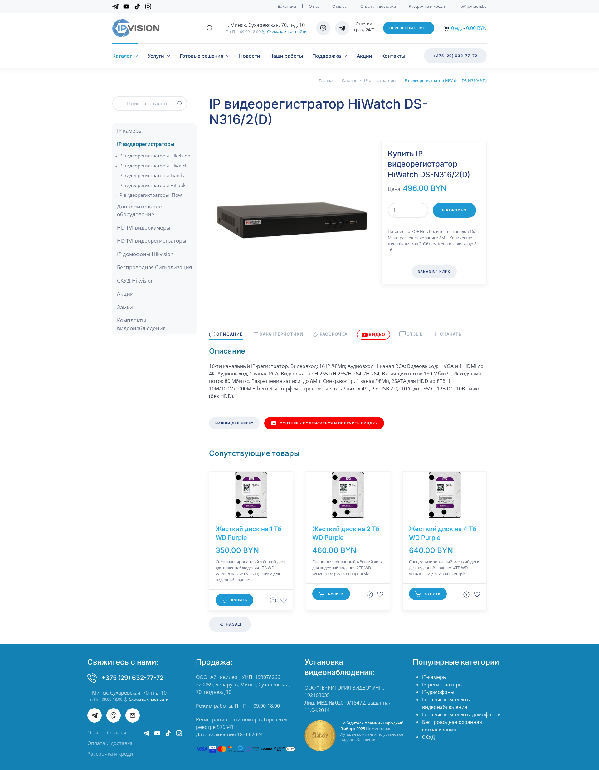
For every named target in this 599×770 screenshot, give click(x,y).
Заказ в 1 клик (434, 271)
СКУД (428, 737)
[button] (209, 28)
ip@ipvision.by (473, 6)
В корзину (454, 210)
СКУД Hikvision (135, 280)
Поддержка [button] (326, 56)
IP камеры (130, 130)
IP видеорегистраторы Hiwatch (153, 165)
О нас (314, 6)
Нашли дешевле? (234, 423)
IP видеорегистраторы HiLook (152, 185)
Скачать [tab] (450, 334)
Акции (364, 56)
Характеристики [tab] (281, 334)
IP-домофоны (438, 692)
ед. (456, 28)
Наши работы (286, 56)
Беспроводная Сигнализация (154, 267)
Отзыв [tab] (415, 334)
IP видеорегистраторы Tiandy (151, 175)
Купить (239, 600)
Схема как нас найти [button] (286, 31)
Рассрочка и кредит (428, 6)
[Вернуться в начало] (135, 28)
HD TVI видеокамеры (143, 227)
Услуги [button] (156, 56)
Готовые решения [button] (201, 56)
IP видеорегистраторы (145, 144)
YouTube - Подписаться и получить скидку (329, 423)
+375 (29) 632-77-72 (455, 55)
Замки (125, 307)
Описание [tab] (229, 334)
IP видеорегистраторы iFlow (150, 195)
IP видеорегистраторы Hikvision (154, 156)
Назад (233, 624)
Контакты (393, 56)
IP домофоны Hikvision (145, 254)
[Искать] (179, 103)
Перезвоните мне (408, 28)
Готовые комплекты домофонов (461, 714)
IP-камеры (434, 677)
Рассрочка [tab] (334, 334)
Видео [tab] (377, 334)
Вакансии (287, 6)
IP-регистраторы (442, 684)
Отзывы (340, 6)
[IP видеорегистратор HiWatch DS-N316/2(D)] (290, 222)
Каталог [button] (122, 56)
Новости (249, 56)
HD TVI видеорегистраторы (151, 240)
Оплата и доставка (378, 6)
